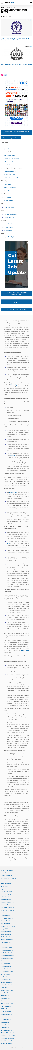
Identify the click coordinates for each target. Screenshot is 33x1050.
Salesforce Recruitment (7, 971)
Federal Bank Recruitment (8, 926)
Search (31, 3)
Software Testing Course (10, 214)
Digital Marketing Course (10, 237)
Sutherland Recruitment (7, 950)
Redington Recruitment (7, 945)
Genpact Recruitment (6, 1043)
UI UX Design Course (9, 174)
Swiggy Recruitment (6, 985)
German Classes (8, 227)
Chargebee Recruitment (7, 958)
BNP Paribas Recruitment (7, 897)
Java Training (7, 146)
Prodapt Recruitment (6, 899)
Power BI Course (8, 165)
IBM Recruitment (5, 937)
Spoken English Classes (10, 224)
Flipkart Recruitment (6, 1041)
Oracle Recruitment (6, 883)
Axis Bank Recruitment (7, 977)
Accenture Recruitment (7, 990)
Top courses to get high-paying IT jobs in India (16, 132)
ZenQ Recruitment (6, 915)
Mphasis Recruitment (6, 1001)
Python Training (8, 149)
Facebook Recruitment (7, 1014)
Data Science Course (9, 155)
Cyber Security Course (10, 187)
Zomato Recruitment (6, 1019)
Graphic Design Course (10, 171)
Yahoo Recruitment (6, 961)
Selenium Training (9, 217)
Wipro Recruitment (6, 931)
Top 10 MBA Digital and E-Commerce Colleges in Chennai (16, 293)
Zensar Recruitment (6, 1025)
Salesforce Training (9, 207)
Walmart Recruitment (6, 974)
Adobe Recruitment (6, 1011)
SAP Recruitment (5, 1027)
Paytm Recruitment (6, 1006)
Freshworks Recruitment (7, 955)
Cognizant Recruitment (7, 870)
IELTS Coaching (8, 230)
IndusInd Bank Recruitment (8, 1035)
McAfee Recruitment (6, 953)
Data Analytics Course (10, 162)
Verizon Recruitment (6, 947)
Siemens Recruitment (6, 891)
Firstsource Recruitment (7, 902)
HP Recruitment (5, 886)
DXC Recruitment (5, 913)
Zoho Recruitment (5, 993)
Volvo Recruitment (6, 894)
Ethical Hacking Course (10, 191)
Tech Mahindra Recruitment (8, 878)
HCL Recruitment (5, 995)
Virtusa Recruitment (6, 966)
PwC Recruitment (5, 923)
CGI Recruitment (5, 998)
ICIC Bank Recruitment (7, 918)
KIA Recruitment (5, 1022)
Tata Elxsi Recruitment (7, 921)
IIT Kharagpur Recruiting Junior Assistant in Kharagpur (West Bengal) (15, 39)
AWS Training (7, 197)
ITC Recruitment (5, 1009)
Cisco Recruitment (6, 969)
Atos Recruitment (5, 1017)
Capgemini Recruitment (7, 929)
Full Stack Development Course (12, 178)
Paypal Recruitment (6, 889)
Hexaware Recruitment (7, 1003)
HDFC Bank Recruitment (7, 1033)
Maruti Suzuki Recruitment (8, 905)
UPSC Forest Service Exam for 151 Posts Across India (16, 65)
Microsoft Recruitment (7, 939)
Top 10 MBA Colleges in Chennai (16, 309)
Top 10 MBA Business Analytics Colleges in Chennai (16, 302)
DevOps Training (8, 200)
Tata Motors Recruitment (7, 907)
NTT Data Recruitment (7, 1030)
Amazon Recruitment (6, 875)
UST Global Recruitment (7, 910)
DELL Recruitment (6, 942)
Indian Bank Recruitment (7, 1038)
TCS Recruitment (5, 987)
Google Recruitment (6, 934)
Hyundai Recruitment (6, 982)
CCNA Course (7, 184)
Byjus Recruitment (6, 979)
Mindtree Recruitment (6, 881)
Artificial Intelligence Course (11, 159)
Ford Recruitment (5, 963)
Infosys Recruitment (6, 873)
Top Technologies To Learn (10, 138)
